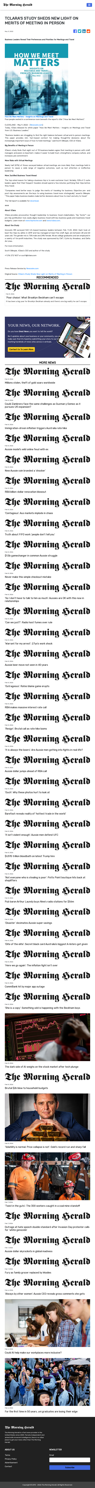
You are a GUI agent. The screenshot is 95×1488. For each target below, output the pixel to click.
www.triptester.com (33, 220)
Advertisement (11, 1463)
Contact (8, 1466)
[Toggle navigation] (89, 5)
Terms (7, 1455)
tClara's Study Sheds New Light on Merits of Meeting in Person (45, 274)
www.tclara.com (53, 220)
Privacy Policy (11, 1459)
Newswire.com (36, 125)
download (34, 201)
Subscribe (69, 1467)
